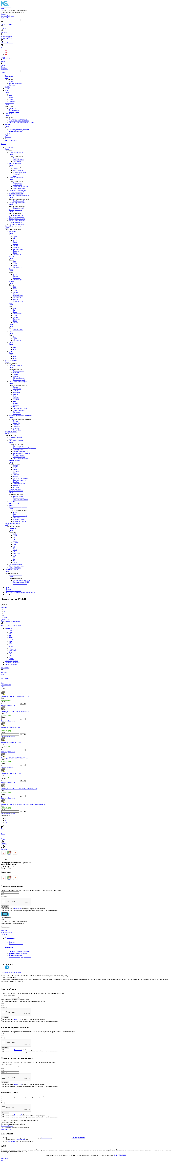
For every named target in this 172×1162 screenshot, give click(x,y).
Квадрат (15, 299)
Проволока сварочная (16, 566)
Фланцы (15, 387)
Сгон (14, 396)
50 (5, 820)
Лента (15, 240)
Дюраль (11, 256)
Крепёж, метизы (14, 460)
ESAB (15, 535)
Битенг (15, 512)
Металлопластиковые (20, 584)
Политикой (18, 908)
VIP (10, 133)
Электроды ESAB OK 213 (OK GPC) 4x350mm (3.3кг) (19, 789)
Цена (2, 686)
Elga (14, 555)
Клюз (14, 514)
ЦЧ (14, 559)
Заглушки (16, 424)
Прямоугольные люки (20, 500)
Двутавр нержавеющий (17, 220)
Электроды (12, 528)
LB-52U (15, 562)
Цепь (10, 439)
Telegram (4, 934)
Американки (17, 392)
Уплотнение (17, 414)
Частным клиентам (15, 131)
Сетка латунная (18, 301)
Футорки (16, 399)
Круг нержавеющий (15, 210)
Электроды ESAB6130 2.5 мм (11, 742)
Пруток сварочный (15, 564)
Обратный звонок (7, 43)
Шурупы (16, 487)
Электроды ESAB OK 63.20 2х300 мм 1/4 (15, 712)
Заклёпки (16, 475)
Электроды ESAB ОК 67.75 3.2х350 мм (14, 758)
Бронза (11, 269)
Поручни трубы (18, 446)
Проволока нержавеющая (17, 190)
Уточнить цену (6, 700)
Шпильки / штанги (19, 480)
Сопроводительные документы (19, 130)
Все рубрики (5, 668)
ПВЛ (14, 176)
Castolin (15, 543)
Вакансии (12, 81)
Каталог (3, 14)
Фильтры (16, 428)
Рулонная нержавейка (16, 224)
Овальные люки (18, 498)
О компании (9, 76)
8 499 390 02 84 (6, 931)
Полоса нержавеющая (16, 217)
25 (5, 818)
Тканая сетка (17, 183)
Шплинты (16, 485)
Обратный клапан (19, 378)
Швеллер (16, 251)
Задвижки (16, 374)
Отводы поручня (18, 455)
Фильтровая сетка (19, 188)
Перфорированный (19, 172)
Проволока (16, 247)
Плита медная (17, 313)
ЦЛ (14, 548)
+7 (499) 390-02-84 (78, 1138)
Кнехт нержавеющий (20, 516)
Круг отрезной (14, 503)
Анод (14, 308)
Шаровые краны (18, 371)
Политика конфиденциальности (20, 957)
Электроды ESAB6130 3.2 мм (11, 773)
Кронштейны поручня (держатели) (24, 448)
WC (14, 537)
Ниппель (16, 405)
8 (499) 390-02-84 (6, 17)
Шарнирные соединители (21, 453)
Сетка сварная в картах (20, 186)
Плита (15, 242)
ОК (14, 551)
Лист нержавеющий (15, 163)
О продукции (9, 113)
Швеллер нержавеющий (17, 219)
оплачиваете (21, 1140)
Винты (15, 469)
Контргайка (17, 430)
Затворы (15, 376)
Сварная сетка (17, 185)
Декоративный (18, 170)
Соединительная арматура (18, 381)
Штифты (16, 482)
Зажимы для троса (15, 489)
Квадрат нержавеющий (17, 203)
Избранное (4, 69)
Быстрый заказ (46, 1138)
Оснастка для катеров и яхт (18, 507)
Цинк (11, 351)
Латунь (11, 281)
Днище (11, 505)
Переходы (16, 423)
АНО (14, 560)
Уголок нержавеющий (16, 192)
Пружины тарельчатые (20, 478)
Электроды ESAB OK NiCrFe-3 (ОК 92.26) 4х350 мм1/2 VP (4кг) (23, 804)
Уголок (15, 244)
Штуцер (15, 403)
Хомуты (15, 401)
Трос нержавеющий (15, 437)
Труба (15, 237)
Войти (3, 67)
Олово (11, 324)
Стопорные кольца (19, 483)
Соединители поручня (20, 458)
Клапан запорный (19, 380)
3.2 (4, 614)
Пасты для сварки (15, 568)
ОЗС (14, 546)
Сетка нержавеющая (16, 177)
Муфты (15, 394)
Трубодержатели (18, 449)
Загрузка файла (6, 999)
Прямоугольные (18, 160)
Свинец (11, 342)
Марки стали (9, 103)
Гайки (15, 473)
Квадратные (17, 161)
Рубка (11, 97)
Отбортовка (17, 389)
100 (6, 822)
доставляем (11, 1141)
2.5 (4, 612)
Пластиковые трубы (15, 575)
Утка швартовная (18, 519)
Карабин (12, 501)
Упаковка (12, 101)
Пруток (15, 322)
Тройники (16, 426)
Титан (11, 331)
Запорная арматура (15, 365)
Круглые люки (18, 496)
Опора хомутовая (18, 410)
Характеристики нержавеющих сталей (22, 122)
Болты (15, 467)
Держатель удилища (19, 521)
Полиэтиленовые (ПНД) (21, 582)
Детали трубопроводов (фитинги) (20, 415)
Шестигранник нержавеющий (19, 195)
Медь (10, 303)
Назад (7, 78)
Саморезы (16, 471)
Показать (4, 606)
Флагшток (16, 517)
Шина (15, 253)
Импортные (13, 108)
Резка (10, 96)
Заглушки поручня (19, 457)
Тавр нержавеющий (15, 222)
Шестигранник (18, 249)
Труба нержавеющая (16, 152)
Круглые (16, 158)
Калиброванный (18, 201)
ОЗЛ (14, 544)
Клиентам (8, 124)
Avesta (15, 541)
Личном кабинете (7, 1126)
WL (14, 539)
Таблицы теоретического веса (19, 121)
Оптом (7, 88)
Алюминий (13, 231)
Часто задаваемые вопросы (18, 953)
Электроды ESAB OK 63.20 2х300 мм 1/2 (15, 696)
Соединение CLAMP (20, 408)
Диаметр (4, 608)
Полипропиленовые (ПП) (21, 580)
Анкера (15, 466)
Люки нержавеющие (16, 491)
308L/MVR (16, 553)
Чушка (15, 349)
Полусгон (16, 398)
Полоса (15, 245)
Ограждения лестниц (16, 441)
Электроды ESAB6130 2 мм (10, 727)
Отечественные (14, 110)
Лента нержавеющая (16, 194)
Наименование (6, 685)
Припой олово (18, 330)
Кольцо (15, 390)
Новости (12, 85)
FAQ (6, 135)
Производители (14, 112)
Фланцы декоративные (20, 451)
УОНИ (15, 550)
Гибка (11, 99)
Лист (14, 238)
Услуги (7, 90)
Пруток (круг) (17, 254)
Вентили (16, 373)
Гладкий (15, 169)
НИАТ (15, 534)
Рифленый (16, 174)
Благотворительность (16, 83)
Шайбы (15, 476)
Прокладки (16, 412)
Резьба (15, 407)
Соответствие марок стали (18, 119)
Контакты (8, 137)
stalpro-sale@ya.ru (7, 932)
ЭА (14, 557)
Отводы (15, 421)
